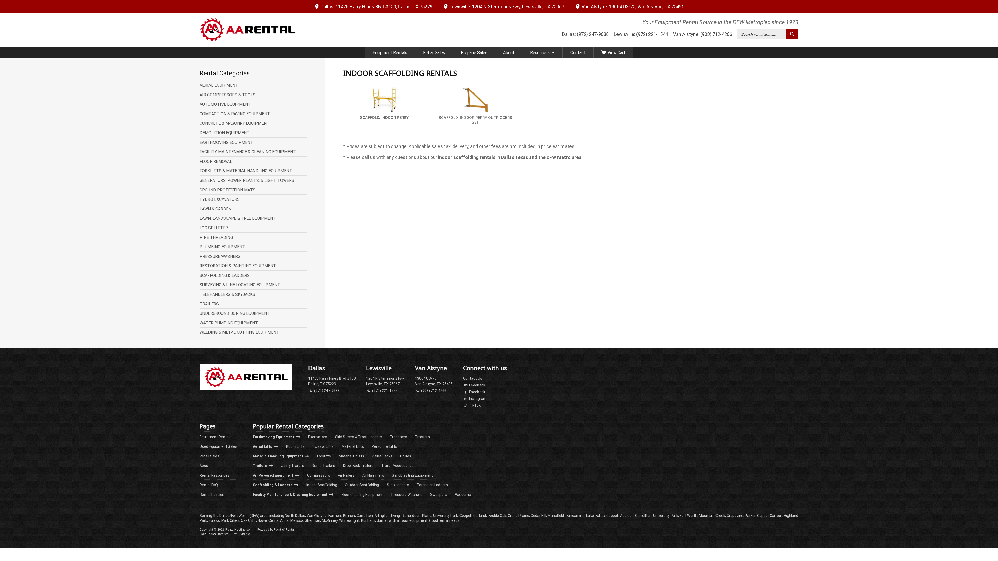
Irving (395, 515)
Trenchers (398, 437)
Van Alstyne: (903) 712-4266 (702, 34)
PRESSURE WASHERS (220, 256)
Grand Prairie (518, 515)
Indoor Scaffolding (321, 485)
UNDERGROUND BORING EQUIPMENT (235, 313)
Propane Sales (474, 52)
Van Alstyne (632, 6)
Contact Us (472, 378)
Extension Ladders (432, 485)
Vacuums (463, 494)
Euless (214, 520)
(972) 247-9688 (326, 391)
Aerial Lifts (263, 446)
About (508, 52)
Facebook (476, 392)
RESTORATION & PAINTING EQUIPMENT (238, 266)
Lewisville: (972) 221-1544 (641, 34)
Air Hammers (373, 475)
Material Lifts (353, 446)
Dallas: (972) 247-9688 (585, 34)
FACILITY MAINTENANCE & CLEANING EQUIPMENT (248, 152)
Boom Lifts (295, 446)
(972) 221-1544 (384, 391)
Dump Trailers (323, 466)
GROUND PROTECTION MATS (227, 190)
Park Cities (230, 520)
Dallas (376, 6)
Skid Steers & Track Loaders (358, 437)
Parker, (750, 515)
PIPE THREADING (216, 237)
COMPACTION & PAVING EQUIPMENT (235, 114)
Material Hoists (351, 456)
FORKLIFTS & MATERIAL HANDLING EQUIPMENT (246, 171)
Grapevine (735, 515)
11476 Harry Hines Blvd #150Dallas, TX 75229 (332, 381)
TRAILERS (209, 304)
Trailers (260, 466)
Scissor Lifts (323, 446)
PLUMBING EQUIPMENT (222, 247)
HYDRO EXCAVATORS (220, 199)
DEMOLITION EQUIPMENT (225, 133)
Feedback (476, 385)
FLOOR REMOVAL (216, 161)
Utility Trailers (292, 466)
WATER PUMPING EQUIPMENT (229, 323)
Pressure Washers (406, 494)
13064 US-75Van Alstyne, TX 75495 (434, 381)
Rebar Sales (434, 52)
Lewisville (506, 6)
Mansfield (556, 515)
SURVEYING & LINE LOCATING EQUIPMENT (240, 285)
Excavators (317, 437)
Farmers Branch (341, 515)
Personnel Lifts (384, 446)
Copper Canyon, (770, 515)
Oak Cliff (248, 520)
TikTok (474, 405)
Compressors (318, 475)
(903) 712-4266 (433, 391)
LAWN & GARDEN (215, 209)
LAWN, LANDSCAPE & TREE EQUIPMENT (238, 218)
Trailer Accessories (397, 466)
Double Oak (497, 515)
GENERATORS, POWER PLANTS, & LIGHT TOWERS (247, 180)
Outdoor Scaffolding (362, 485)
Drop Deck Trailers (358, 466)
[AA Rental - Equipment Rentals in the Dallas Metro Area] (246, 389)
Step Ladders (398, 485)
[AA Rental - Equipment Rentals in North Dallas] (248, 30)
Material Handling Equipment (278, 456)
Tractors (422, 437)
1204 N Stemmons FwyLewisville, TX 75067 (385, 381)
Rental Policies (212, 494)
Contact (578, 52)
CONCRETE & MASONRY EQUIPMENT (235, 123)
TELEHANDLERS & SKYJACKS (227, 294)
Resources (540, 52)
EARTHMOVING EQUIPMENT (226, 142)
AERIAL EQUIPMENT (219, 85)
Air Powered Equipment (273, 475)
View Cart (616, 52)
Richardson (411, 515)
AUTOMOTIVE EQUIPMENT (225, 104)
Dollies (405, 456)
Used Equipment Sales (218, 446)
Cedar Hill (538, 515)
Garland (479, 515)
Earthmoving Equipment (274, 437)
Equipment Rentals (390, 52)
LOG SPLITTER (214, 228)
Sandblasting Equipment (412, 475)
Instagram (477, 399)
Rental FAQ (209, 485)
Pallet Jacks (382, 456)
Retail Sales (209, 456)
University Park (665, 515)
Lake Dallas (595, 515)
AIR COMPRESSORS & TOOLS (227, 95)
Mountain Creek (712, 515)
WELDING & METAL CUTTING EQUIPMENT (239, 332)
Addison (627, 515)
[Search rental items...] (792, 34)
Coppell (612, 515)
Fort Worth (688, 515)
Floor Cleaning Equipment (363, 494)
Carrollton (643, 515)
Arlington (382, 515)
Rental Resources (214, 475)
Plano (426, 515)
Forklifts (324, 456)
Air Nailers (346, 475)
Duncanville (575, 515)
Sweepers (438, 494)
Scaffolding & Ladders (273, 485)
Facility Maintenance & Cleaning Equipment (290, 494)
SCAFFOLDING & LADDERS (225, 275)
